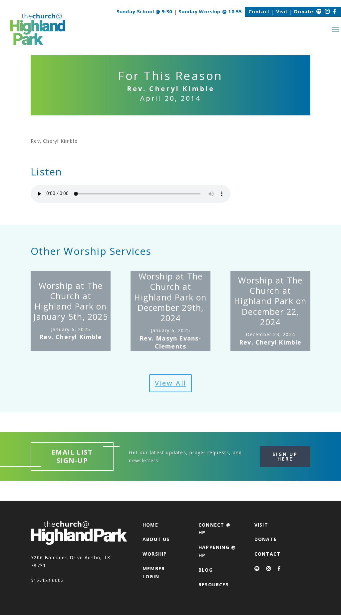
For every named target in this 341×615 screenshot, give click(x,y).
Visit (282, 11)
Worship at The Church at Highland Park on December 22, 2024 (270, 301)
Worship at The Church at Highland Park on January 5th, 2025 (70, 301)
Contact (259, 11)
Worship (155, 554)
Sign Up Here (285, 456)
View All (170, 383)
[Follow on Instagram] (327, 11)
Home (150, 525)
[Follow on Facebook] (335, 11)
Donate (303, 11)
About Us (156, 539)
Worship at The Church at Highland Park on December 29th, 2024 (170, 297)
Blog (205, 570)
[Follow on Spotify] (319, 11)
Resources (213, 584)
